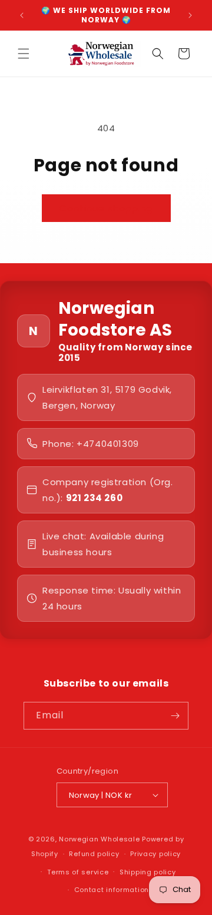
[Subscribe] (175, 716)
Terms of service (77, 872)
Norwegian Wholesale (99, 839)
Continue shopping (106, 208)
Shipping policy (148, 872)
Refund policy (94, 853)
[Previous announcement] (22, 15)
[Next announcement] (190, 15)
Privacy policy (155, 853)
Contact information (111, 889)
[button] (24, 54)
